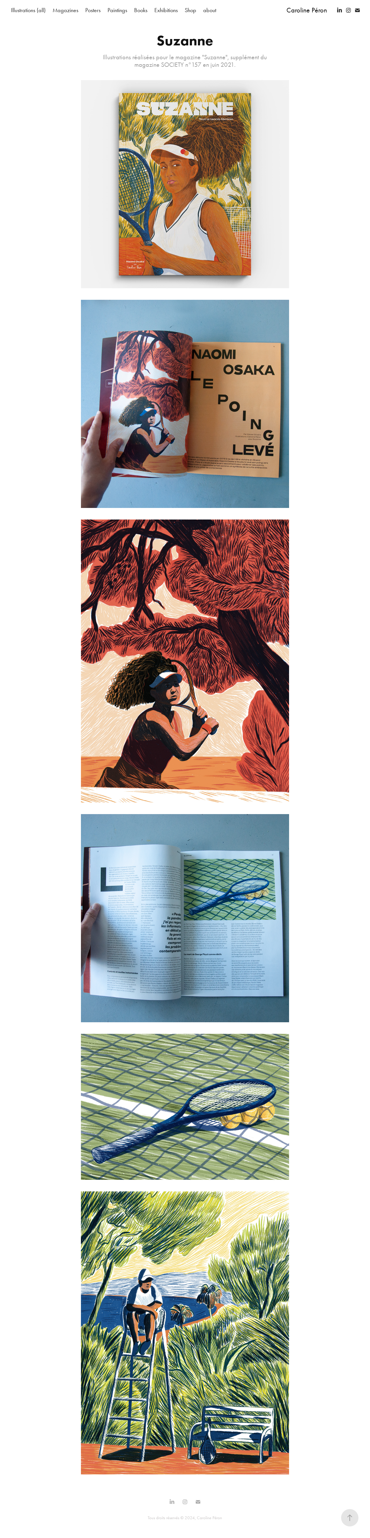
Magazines (65, 10)
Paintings (117, 10)
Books (140, 10)
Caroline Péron (306, 10)
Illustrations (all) (28, 10)
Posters (93, 10)
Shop (190, 10)
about (209, 10)
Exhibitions (166, 10)
